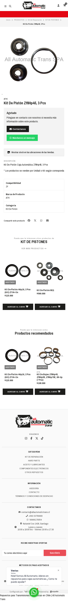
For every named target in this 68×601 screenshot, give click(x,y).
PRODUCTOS (19, 20)
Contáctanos (19, 129)
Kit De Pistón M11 (45, 290)
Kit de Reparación (35, 20)
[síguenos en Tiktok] (42, 438)
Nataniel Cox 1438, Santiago (35, 524)
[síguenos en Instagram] (26, 438)
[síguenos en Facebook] (31, 438)
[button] (18, 307)
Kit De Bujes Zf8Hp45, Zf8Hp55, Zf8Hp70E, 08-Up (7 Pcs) (49, 377)
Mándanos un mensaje (23, 137)
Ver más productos (33, 249)
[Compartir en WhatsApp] (41, 220)
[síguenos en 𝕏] (36, 438)
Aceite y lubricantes (34, 465)
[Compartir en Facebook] (29, 220)
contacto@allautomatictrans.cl (35, 512)
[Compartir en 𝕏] (35, 220)
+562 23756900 (36, 516)
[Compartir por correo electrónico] (47, 220)
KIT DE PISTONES (52, 20)
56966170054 (36, 520)
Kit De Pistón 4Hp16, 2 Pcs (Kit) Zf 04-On (18, 291)
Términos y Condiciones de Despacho (34, 496)
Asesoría (34, 488)
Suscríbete (55, 552)
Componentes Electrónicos (34, 468)
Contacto (34, 492)
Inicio (8, 20)
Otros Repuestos (34, 472)
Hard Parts (34, 461)
